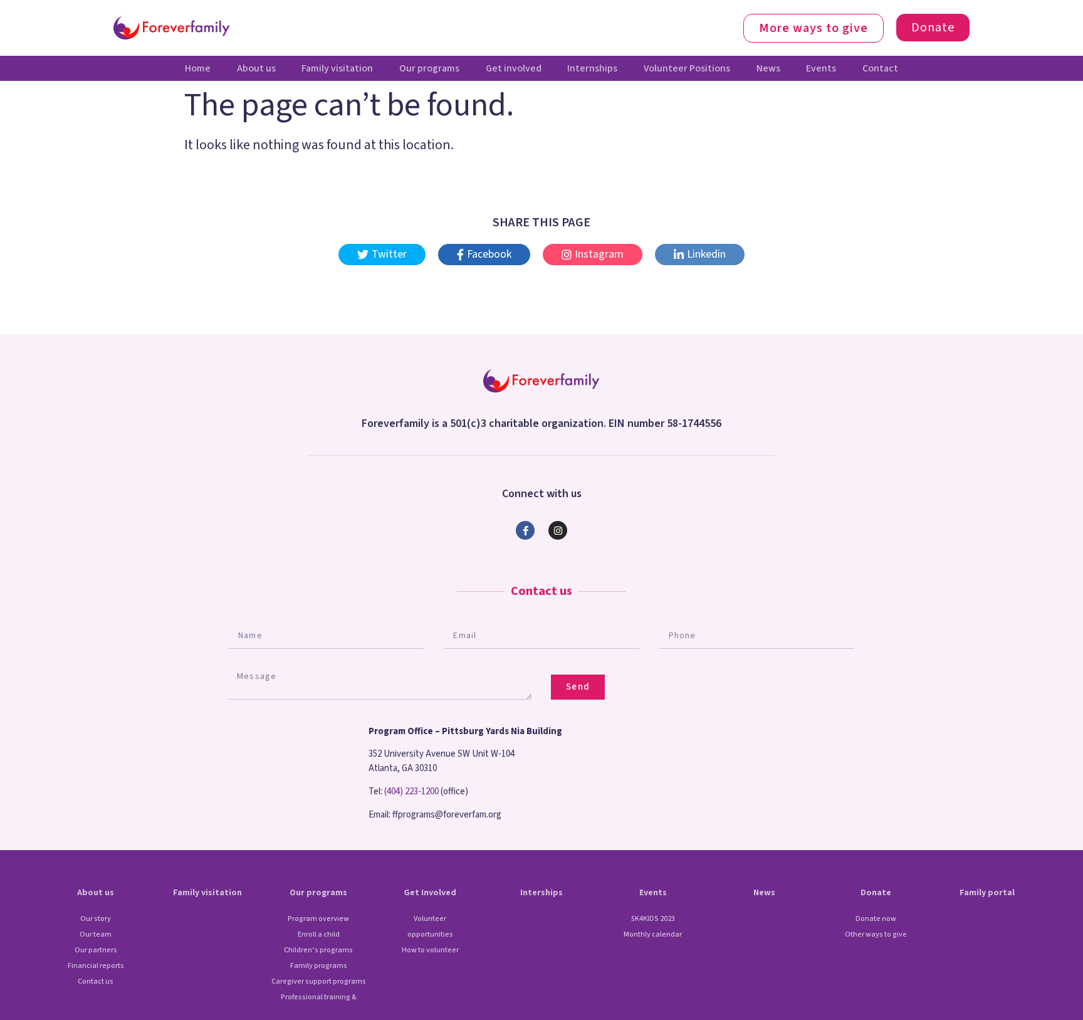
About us (256, 68)
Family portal (987, 892)
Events (821, 68)
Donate (876, 892)
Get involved (514, 68)
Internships (592, 68)
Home (198, 68)
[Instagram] (557, 530)
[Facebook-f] (525, 530)
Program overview (318, 918)
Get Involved (430, 892)
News (768, 68)
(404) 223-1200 (411, 791)
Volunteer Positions (687, 68)
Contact (880, 68)
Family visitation (337, 68)
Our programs (429, 68)
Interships (541, 892)
